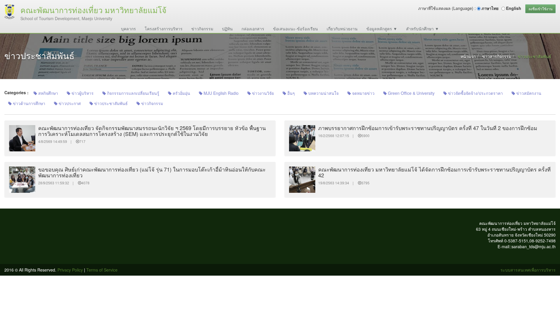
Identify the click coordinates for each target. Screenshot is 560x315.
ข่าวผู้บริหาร (82, 93)
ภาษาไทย (490, 8)
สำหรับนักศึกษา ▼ (422, 29)
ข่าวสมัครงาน (528, 93)
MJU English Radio (220, 93)
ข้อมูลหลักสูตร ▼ (381, 29)
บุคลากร (128, 29)
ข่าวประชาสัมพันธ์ (110, 103)
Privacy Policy (70, 270)
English (513, 8)
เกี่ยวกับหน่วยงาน (342, 29)
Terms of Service (102, 270)
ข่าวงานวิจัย (262, 93)
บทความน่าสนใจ (323, 93)
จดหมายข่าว (362, 93)
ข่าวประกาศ (69, 103)
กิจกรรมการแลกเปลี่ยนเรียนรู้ (132, 93)
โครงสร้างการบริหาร (164, 29)
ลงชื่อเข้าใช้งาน (540, 8)
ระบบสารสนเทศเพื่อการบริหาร (528, 270)
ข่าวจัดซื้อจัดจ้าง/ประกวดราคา (475, 93)
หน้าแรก (468, 56)
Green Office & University (411, 93)
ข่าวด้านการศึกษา (28, 103)
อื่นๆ (290, 93)
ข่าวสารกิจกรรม (496, 56)
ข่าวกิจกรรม (202, 29)
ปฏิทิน (227, 29)
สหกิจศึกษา (47, 93)
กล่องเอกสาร (253, 29)
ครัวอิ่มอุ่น (181, 93)
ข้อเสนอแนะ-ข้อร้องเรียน (295, 29)
